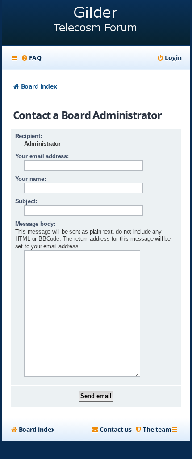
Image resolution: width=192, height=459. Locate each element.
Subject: (26, 201)
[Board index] (96, 23)
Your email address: (42, 156)
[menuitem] (31, 58)
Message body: (35, 224)
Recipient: (28, 136)
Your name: (30, 179)
